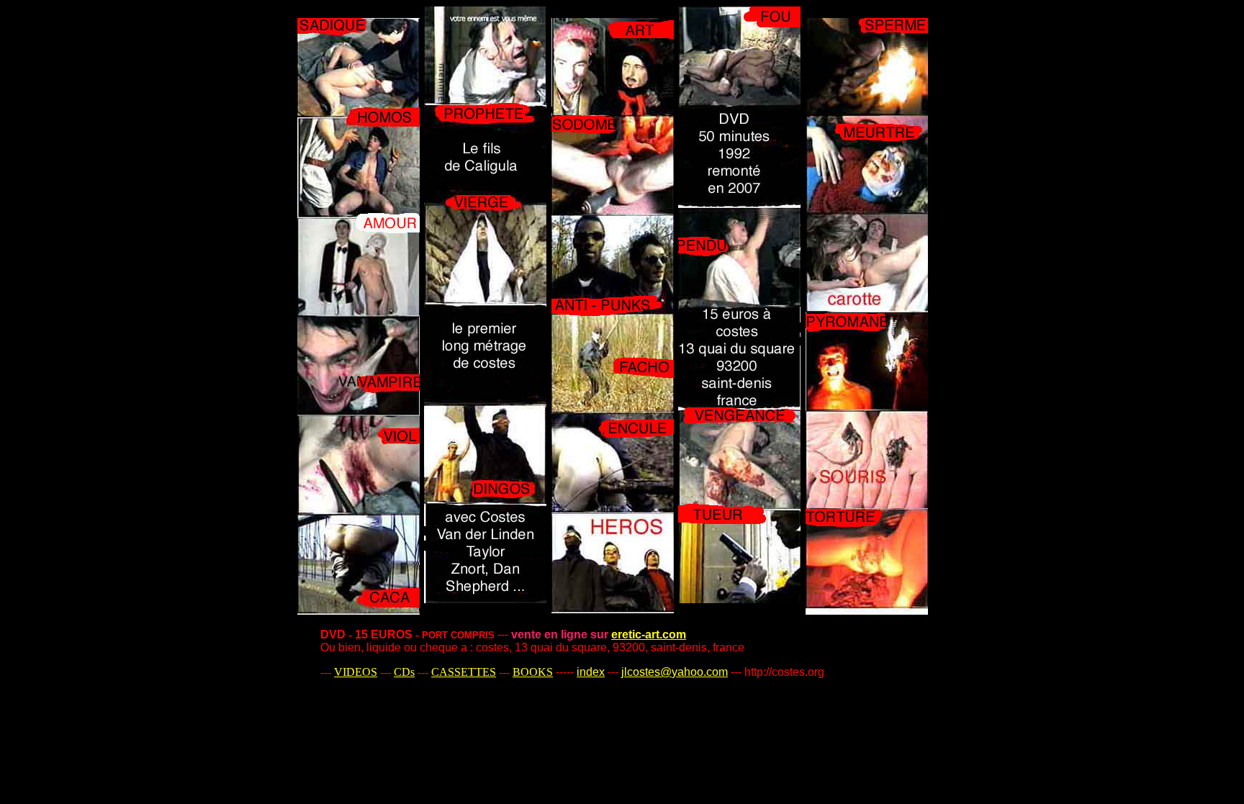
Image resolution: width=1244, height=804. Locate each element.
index (591, 672)
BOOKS (533, 672)
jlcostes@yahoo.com (674, 672)
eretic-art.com (648, 634)
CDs (404, 672)
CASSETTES (463, 672)
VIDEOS (355, 672)
